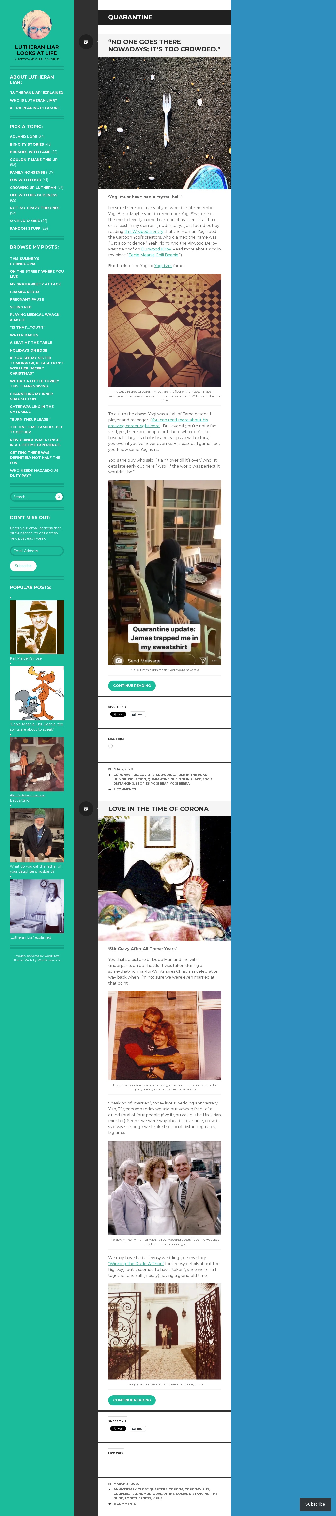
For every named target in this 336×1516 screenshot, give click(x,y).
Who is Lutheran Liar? (33, 100)
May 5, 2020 (123, 769)
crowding (165, 775)
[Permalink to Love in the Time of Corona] (164, 878)
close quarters (152, 1489)
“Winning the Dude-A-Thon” (136, 1263)
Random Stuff (25, 228)
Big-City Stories (27, 144)
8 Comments (125, 1504)
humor (120, 779)
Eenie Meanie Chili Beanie (153, 255)
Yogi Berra (180, 783)
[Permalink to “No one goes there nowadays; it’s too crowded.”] (164, 123)
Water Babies (24, 335)
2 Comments (125, 789)
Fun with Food (25, 180)
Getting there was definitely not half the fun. (35, 457)
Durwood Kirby (156, 249)
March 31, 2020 (126, 1484)
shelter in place (186, 779)
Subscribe (23, 566)
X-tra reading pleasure (35, 108)
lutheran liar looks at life (37, 50)
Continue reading (132, 685)
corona (176, 1489)
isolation (137, 779)
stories (143, 783)
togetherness (137, 1498)
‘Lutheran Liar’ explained (36, 92)
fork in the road (191, 775)
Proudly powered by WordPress (37, 955)
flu (134, 1494)
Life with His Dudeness (34, 195)
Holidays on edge (28, 350)
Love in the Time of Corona (158, 808)
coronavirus (126, 775)
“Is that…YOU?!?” (28, 327)
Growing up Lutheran (33, 187)
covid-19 (146, 775)
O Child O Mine (25, 221)
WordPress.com (49, 960)
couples (121, 1494)
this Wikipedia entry (143, 231)
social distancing (192, 1494)
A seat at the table (31, 342)
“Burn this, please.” (30, 419)
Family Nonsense (27, 172)
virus (157, 1498)
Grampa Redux (25, 292)
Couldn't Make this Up (34, 159)
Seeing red (21, 307)
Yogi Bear (159, 783)
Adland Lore (23, 136)
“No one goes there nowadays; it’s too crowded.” (164, 45)
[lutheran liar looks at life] (37, 24)
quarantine (158, 779)
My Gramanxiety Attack (35, 284)
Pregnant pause (27, 299)
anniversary (125, 1489)
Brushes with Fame (30, 152)
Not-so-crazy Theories (35, 208)
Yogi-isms (163, 266)
